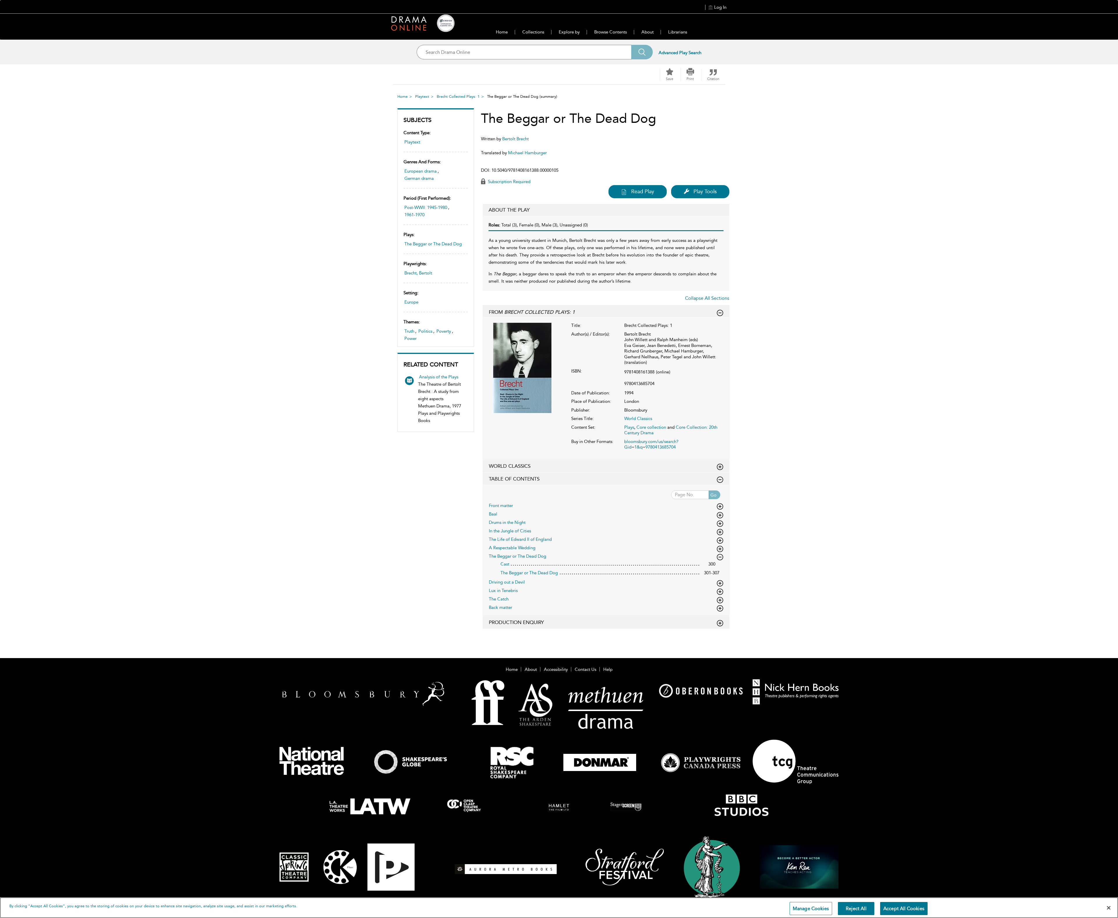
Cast (504, 564)
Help (608, 669)
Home (502, 32)
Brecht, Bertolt (418, 273)
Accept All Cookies (903, 908)
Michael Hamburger (527, 152)
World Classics (638, 418)
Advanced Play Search (680, 52)
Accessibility (556, 669)
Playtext (422, 96)
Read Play (642, 191)
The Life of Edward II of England (520, 539)
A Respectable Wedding (512, 547)
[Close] (1108, 907)
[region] (559, 907)
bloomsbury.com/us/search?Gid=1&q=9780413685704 (651, 444)
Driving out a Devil (507, 582)
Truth (409, 331)
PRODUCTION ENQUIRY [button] (516, 622)
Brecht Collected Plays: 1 (458, 96)
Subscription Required (508, 181)
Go (713, 495)
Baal (493, 514)
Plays (629, 427)
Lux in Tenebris (503, 590)
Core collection (651, 427)
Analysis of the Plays (438, 377)
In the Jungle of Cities (510, 531)
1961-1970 (414, 214)
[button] (690, 74)
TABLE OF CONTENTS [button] (514, 479)
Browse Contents (610, 32)
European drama (420, 171)
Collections (533, 32)
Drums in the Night (507, 522)
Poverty (443, 331)
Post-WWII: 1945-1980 (425, 207)
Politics (425, 331)
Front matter (501, 505)
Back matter (500, 607)
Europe (411, 302)
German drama (419, 178)
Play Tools (705, 191)
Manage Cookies (811, 908)
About (647, 32)
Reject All (856, 908)
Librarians (677, 32)
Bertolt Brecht (515, 138)
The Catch (499, 599)
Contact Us (585, 669)
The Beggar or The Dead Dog (433, 244)
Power (410, 338)
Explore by (569, 32)
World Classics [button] (509, 466)
